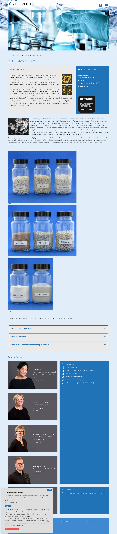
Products (26, 56)
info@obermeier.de (89, 522)
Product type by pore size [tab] (21, 329)
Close (49, 489)
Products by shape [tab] (18, 337)
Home (19, 56)
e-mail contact (37, 380)
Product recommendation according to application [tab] (31, 345)
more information (11, 502)
